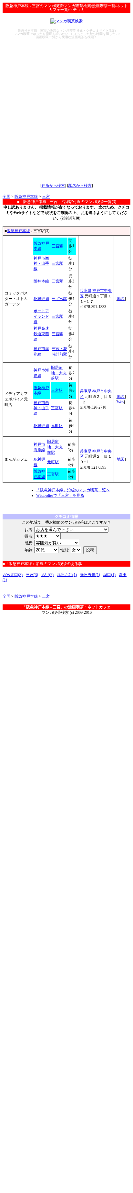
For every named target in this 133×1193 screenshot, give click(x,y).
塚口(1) (109, 574)
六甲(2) (47, 574)
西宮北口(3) (13, 574)
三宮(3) (32, 574)
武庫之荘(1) (67, 574)
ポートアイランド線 (41, 316)
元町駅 (57, 425)
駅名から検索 (80, 185)
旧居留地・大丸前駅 (58, 373)
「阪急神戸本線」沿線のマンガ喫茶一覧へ (73, 490)
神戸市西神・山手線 (41, 264)
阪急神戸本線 (26, 196)
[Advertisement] (66, 110)
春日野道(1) (90, 574)
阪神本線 (41, 281)
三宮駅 (57, 246)
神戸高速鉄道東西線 (41, 334)
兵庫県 (85, 290)
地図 (121, 298)
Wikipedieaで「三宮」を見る (60, 495)
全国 (6, 196)
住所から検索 (53, 185)
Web (120, 402)
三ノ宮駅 (59, 298)
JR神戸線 (41, 298)
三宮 (46, 196)
